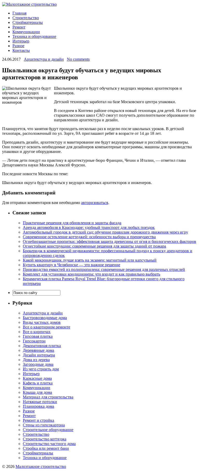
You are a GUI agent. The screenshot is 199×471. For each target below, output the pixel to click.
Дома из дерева (36, 359)
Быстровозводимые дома (45, 317)
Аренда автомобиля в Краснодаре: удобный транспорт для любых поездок (89, 227)
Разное (18, 46)
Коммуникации (26, 32)
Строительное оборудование (48, 429)
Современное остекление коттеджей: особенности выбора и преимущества (89, 237)
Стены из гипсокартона (44, 425)
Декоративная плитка (42, 345)
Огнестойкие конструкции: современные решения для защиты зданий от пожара (94, 246)
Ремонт (18, 27)
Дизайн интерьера (39, 355)
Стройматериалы (27, 22)
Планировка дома (38, 406)
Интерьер (20, 41)
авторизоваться (94, 202)
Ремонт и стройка (38, 420)
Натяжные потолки (40, 401)
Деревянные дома (38, 350)
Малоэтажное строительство (41, 466)
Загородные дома (38, 364)
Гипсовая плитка (38, 336)
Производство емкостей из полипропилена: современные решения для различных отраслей (104, 269)
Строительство (25, 18)
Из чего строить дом (41, 369)
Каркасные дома (37, 378)
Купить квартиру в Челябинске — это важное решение (71, 265)
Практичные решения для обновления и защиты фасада (72, 223)
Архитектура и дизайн (44, 59)
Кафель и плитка (38, 383)
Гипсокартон (34, 341)
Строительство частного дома (49, 443)
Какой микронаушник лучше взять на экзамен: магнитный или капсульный (90, 260)
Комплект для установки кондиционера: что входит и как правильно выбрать (91, 274)
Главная (19, 13)
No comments (78, 59)
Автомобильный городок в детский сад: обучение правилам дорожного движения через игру (105, 232)
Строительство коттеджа (44, 439)
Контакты (21, 50)
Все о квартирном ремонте (46, 327)
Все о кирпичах (37, 331)
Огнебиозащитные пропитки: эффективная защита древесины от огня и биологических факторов (109, 241)
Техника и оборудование (34, 36)
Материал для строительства (48, 397)
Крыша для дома (37, 392)
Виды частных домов (42, 322)
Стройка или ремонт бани (46, 448)
